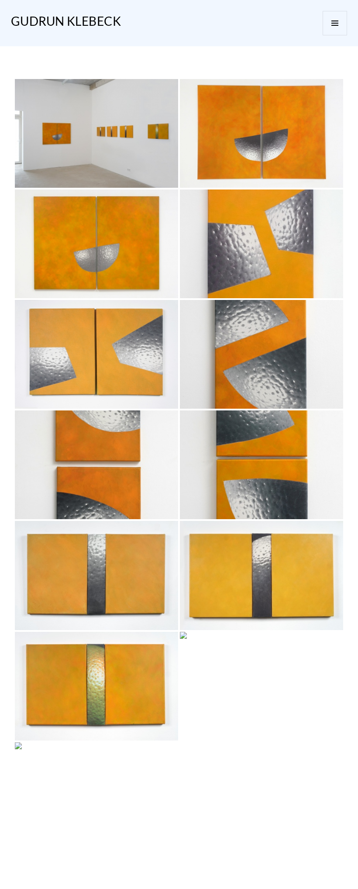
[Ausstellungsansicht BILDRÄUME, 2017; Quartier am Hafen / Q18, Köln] (96, 133)
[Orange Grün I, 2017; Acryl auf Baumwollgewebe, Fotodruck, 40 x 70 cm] (96, 686)
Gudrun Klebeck (66, 21)
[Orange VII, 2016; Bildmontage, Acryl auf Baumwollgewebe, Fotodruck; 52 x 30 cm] (261, 244)
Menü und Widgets (335, 23)
